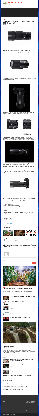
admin (9, 24)
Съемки (4, 19)
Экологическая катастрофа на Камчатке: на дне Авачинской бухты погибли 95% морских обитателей (22, 360)
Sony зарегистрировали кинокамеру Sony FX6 (18, 312)
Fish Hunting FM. (15, 2)
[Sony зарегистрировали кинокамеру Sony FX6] (6, 315)
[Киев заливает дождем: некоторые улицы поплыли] (6, 373)
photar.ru (10, 223)
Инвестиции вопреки (7, 387)
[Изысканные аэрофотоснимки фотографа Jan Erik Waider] (6, 320)
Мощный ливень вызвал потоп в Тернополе (18, 364)
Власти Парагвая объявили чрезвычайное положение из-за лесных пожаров (17, 375)
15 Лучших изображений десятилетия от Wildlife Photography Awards (19, 238)
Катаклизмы (5, 343)
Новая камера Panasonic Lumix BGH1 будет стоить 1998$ (20, 306)
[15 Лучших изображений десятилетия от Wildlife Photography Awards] (6, 299)
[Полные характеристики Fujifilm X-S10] (6, 304)
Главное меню (7, 16)
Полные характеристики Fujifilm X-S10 (30, 238)
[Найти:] (19, 263)
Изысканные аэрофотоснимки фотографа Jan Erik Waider (20, 317)
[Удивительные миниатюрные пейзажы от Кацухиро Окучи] (19, 286)
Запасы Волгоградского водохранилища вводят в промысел (13, 389)
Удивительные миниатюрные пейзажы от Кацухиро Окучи (8, 238)
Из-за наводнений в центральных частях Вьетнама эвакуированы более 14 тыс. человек (18, 383)
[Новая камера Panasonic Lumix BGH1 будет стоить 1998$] (6, 310)
